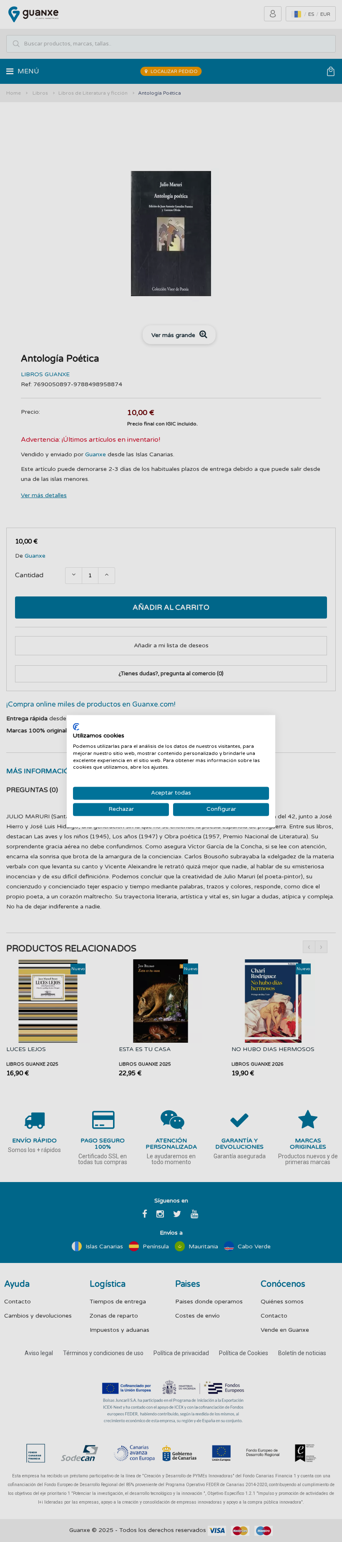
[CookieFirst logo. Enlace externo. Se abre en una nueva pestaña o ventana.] (76, 726)
